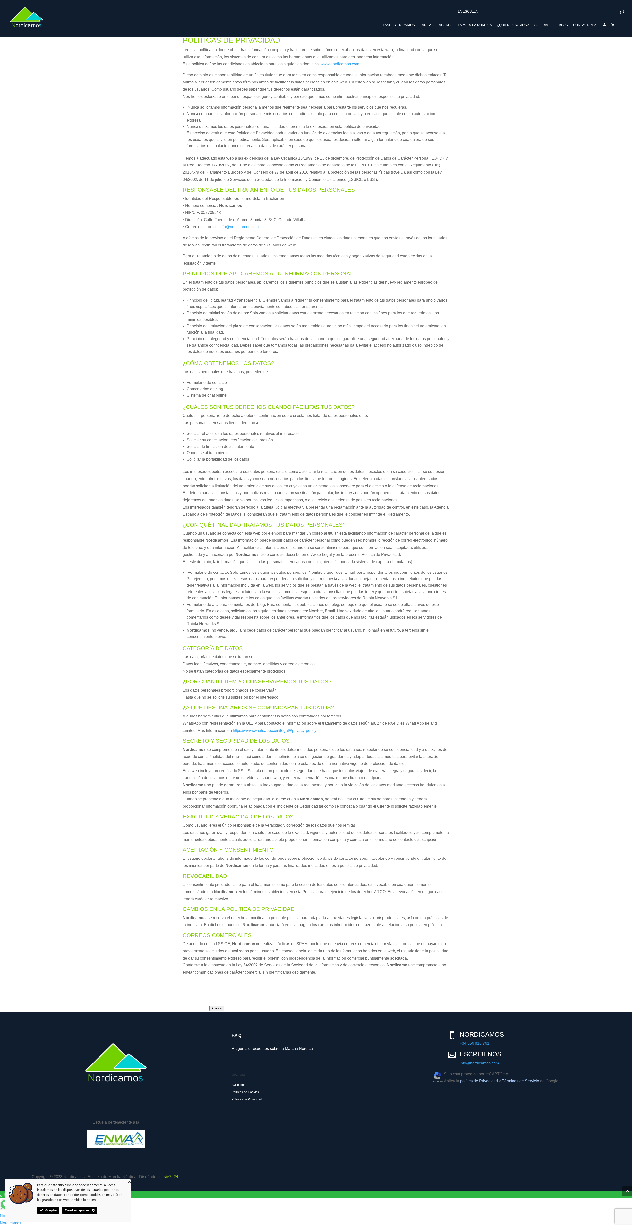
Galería (541, 25)
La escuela (468, 11)
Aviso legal (239, 1085)
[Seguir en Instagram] (52, 1109)
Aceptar (216, 1008)
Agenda (446, 25)
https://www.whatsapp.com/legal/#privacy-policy (274, 730)
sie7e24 (171, 1177)
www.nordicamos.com (340, 64)
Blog (563, 25)
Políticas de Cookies (245, 1092)
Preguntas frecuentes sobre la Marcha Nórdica (272, 1048)
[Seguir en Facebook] (38, 1109)
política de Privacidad (479, 1081)
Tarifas (427, 25)
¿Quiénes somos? (513, 25)
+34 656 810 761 (474, 1043)
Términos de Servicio (520, 1081)
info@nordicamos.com (239, 227)
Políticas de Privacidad (247, 1099)
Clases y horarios (398, 25)
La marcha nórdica (475, 25)
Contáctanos (585, 25)
